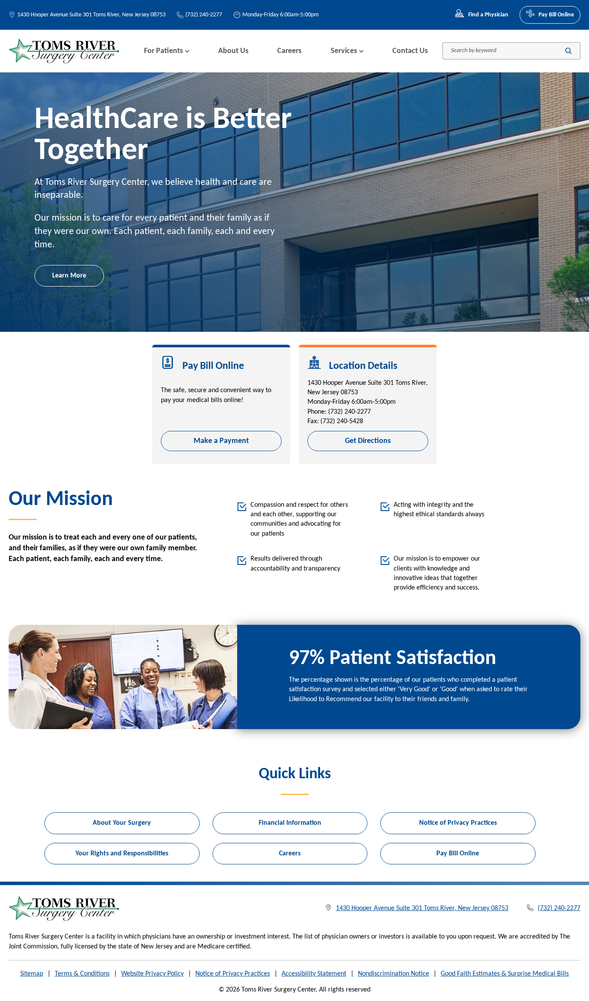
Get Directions (368, 441)
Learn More (69, 275)
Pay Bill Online (556, 15)
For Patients (163, 51)
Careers (289, 51)
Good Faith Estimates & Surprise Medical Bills (505, 973)
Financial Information (290, 823)
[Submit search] (568, 51)
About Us (233, 51)
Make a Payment (221, 441)
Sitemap (31, 973)
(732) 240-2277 (203, 15)
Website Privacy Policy (152, 973)
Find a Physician (488, 15)
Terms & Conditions (82, 973)
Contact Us (410, 51)
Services (344, 51)
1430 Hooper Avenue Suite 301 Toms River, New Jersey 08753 (91, 15)
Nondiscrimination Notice (393, 973)
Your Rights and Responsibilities (121, 853)
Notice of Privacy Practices (458, 823)
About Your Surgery (122, 823)
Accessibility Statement (314, 973)
